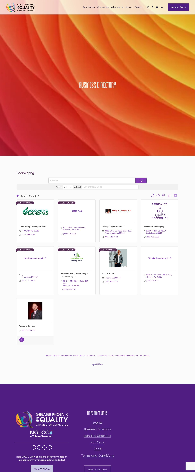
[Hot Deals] (21, 341)
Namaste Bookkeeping (154, 227)
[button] (18, 196)
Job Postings (102, 356)
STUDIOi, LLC (108, 274)
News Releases (66, 356)
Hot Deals (97, 442)
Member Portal (178, 7)
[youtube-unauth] (157, 7)
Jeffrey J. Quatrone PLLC (113, 227)
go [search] (142, 180)
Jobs (97, 449)
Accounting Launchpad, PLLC (33, 227)
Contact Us (112, 356)
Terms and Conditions (97, 455)
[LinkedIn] (161, 7)
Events (97, 422)
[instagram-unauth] (147, 7)
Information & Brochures (126, 356)
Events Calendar (79, 356)
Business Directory (52, 356)
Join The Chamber (142, 356)
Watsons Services (27, 326)
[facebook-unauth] (152, 7)
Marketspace (91, 356)
